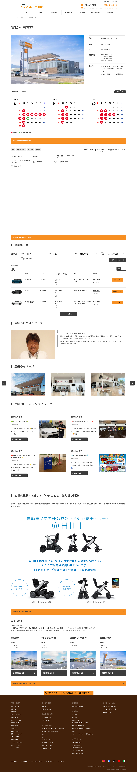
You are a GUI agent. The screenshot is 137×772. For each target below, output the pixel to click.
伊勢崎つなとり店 (15, 725)
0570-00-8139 (110, 8)
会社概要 (74, 714)
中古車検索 (44, 720)
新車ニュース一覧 (46, 709)
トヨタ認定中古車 (46, 717)
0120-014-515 (110, 5)
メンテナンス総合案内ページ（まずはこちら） (53, 729)
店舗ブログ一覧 (15, 706)
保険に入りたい (107, 712)
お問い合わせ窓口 (76, 742)
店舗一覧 (13, 709)
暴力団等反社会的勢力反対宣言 (80, 723)
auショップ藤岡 (15, 748)
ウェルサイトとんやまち (17, 742)
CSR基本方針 (75, 720)
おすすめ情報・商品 (47, 748)
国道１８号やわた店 (16, 714)
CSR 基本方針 (23, 761)
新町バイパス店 (15, 731)
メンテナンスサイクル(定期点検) (50, 731)
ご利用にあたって (76, 745)
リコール (60, 761)
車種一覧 (44, 706)
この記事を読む (16, 439)
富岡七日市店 (96, 279)
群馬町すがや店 (15, 723)
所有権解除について (77, 748)
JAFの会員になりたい (108, 709)
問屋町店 (13, 712)
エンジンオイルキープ (47, 742)
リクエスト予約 (117, 280)
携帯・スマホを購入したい (109, 706)
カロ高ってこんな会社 (77, 706)
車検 (43, 734)
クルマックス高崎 (15, 745)
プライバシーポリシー (77, 750)
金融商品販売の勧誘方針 (78, 725)
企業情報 (114, 1)
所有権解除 (14, 761)
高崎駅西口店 (14, 717)
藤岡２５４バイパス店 (16, 734)
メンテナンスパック (47, 740)
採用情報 (75, 703)
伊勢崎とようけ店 (15, 728)
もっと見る (68, 314)
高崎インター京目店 (16, 720)
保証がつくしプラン (47, 745)
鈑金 (43, 737)
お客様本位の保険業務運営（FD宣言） (81, 728)
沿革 (73, 731)
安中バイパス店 (15, 736)
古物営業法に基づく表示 (78, 753)
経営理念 (74, 717)
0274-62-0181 (105, 44)
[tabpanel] (47, 59)
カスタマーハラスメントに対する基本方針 (82, 734)
